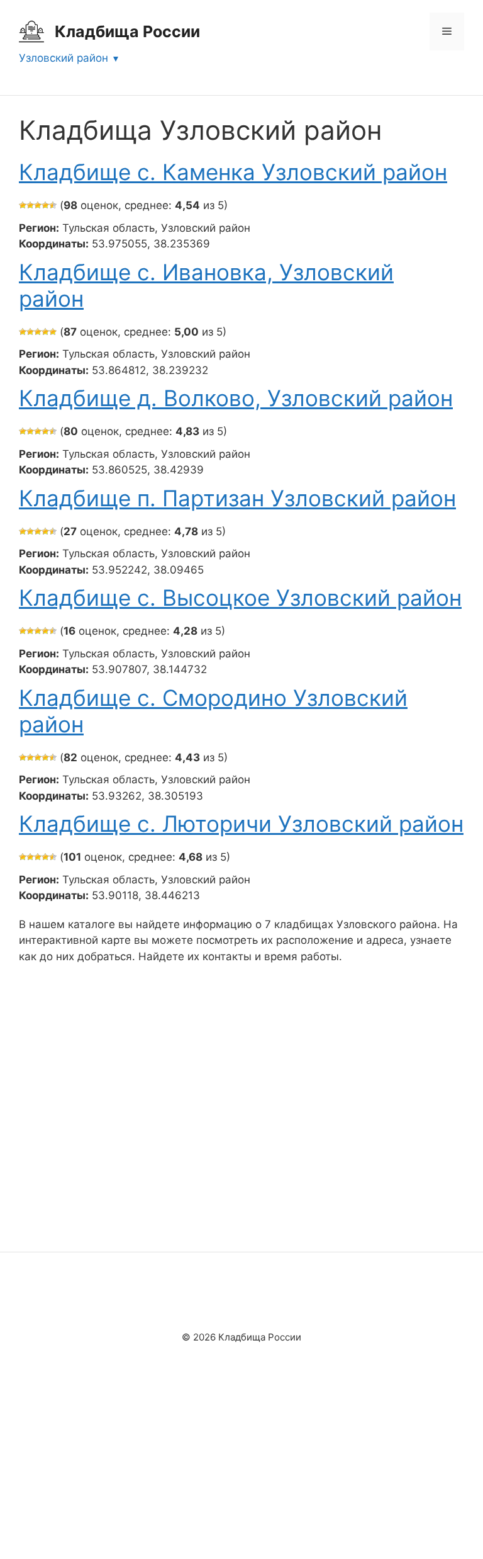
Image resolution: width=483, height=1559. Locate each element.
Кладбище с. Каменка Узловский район (233, 172)
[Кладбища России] (31, 31)
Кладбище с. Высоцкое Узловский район (240, 597)
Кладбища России (127, 31)
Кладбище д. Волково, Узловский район (236, 398)
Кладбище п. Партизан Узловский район (237, 498)
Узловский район (63, 58)
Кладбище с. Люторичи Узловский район (241, 823)
